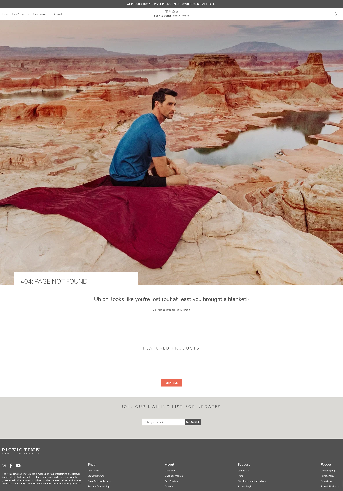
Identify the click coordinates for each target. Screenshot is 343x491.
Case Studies (171, 481)
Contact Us (243, 470)
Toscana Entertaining (98, 486)
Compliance (326, 481)
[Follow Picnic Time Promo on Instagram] (3, 465)
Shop (91, 464)
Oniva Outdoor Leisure (99, 481)
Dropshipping (328, 470)
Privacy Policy (327, 475)
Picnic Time (93, 470)
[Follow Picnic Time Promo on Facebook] (11, 465)
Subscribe (193, 422)
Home (5, 14)
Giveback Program (174, 475)
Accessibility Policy (330, 486)
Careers (169, 486)
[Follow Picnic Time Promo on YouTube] (18, 465)
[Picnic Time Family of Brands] (171, 14)
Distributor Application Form (252, 481)
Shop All (57, 14)
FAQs (240, 475)
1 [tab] (171, 365)
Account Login (245, 486)
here (160, 309)
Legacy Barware (96, 475)
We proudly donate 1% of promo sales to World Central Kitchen (171, 4)
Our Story (170, 470)
